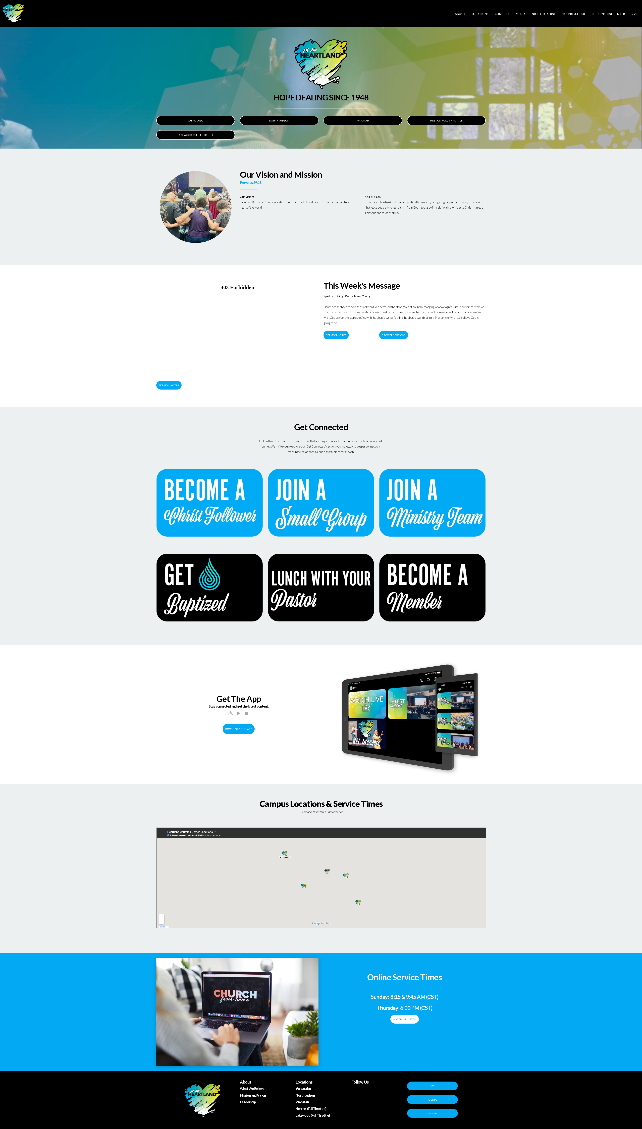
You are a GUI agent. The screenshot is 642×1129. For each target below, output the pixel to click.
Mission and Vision (253, 1095)
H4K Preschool (573, 13)
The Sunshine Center (608, 13)
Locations (480, 13)
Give (634, 13)
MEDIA (432, 1099)
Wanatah (362, 120)
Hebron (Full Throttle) (311, 1109)
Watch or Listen (404, 1019)
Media (521, 13)
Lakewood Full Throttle (196, 135)
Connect (502, 13)
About (460, 13)
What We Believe (252, 1089)
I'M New (432, 1113)
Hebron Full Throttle (446, 120)
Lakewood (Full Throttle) (313, 1115)
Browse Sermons (393, 335)
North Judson (279, 120)
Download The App (238, 729)
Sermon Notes (336, 335)
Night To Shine (544, 13)
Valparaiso (195, 120)
